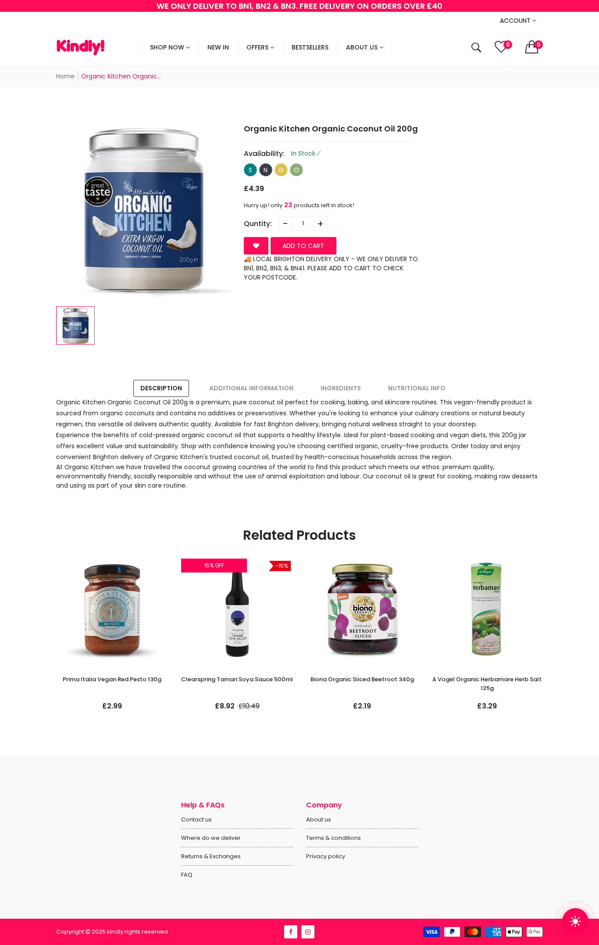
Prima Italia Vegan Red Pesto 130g (112, 679)
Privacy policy (325, 856)
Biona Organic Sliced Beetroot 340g (362, 679)
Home (65, 76)
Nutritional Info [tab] (417, 388)
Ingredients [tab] (341, 388)
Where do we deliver (211, 838)
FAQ (187, 875)
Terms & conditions (333, 838)
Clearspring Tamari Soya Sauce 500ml (237, 679)
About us (318, 819)
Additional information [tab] (251, 388)
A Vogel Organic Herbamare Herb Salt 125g (487, 683)
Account (516, 20)
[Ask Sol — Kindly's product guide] (575, 921)
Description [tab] (161, 388)
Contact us (196, 819)
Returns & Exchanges (211, 856)
